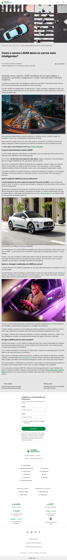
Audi (53, 193)
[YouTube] (35, 532)
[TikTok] (32, 532)
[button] (23, 494)
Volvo (38, 193)
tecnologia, (8, 136)
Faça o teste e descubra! (35, 146)
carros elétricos (26, 357)
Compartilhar (61, 64)
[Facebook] (39, 532)
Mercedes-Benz (45, 193)
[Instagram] (28, 532)
